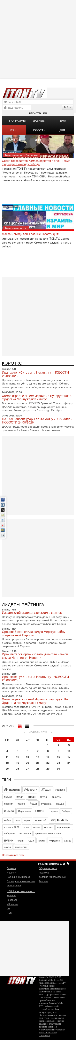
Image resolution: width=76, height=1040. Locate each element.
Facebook (12, 899)
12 (17, 757)
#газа (19, 797)
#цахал (9, 811)
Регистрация (38, 113)
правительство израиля (48, 833)
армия (54, 811)
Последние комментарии (21, 881)
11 (7, 757)
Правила (44, 872)
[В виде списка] (27, 725)
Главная (11, 868)
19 (17, 762)
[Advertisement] (38, 316)
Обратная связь (48, 868)
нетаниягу (25, 833)
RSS (9, 912)
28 (37, 768)
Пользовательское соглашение (48, 1034)
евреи (27, 820)
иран (26, 827)
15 (47, 757)
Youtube (11, 895)
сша (31, 840)
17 (69, 757)
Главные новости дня (38, 122)
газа (17, 820)
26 (17, 768)
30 (58, 768)
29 (47, 768)
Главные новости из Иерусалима (21, 154)
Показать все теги (13, 855)
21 (37, 762)
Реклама (43, 881)
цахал (7, 847)
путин (8, 839)
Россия (40, 810)
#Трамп (46, 789)
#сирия (22, 803)
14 (37, 757)
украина (54, 840)
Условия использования (52, 876)
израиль (59, 819)
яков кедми (21, 847)
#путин (44, 796)
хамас (67, 840)
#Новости (30, 789)
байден (66, 811)
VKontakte (12, 904)
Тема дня (62, 122)
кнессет (48, 827)
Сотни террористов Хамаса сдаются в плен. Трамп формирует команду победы (36, 162)
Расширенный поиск (18, 876)
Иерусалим (24, 811)
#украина (46, 803)
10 (69, 751)
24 (69, 762)
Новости (11, 872)
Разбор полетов (14, 131)
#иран (31, 797)
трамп (41, 840)
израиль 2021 (11, 827)
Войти (67, 107)
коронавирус (64, 827)
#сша (33, 803)
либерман (9, 833)
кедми (36, 827)
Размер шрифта (48, 863)
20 (27, 762)
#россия (8, 803)
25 (7, 768)
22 (47, 762)
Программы (17, 120)
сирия (21, 840)
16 (58, 757)
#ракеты (56, 796)
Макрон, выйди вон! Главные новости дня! (30, 234)
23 (58, 762)
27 (27, 768)
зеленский (40, 820)
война (7, 820)
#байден (60, 789)
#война (8, 796)
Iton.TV (21, 979)
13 (27, 757)
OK (8, 908)
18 (7, 762)
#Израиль (12, 789)
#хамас (60, 803)
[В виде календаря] (20, 725)
